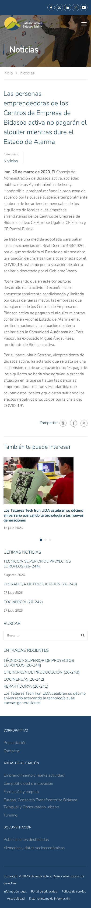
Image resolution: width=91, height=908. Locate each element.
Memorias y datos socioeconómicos (34, 848)
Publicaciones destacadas (26, 839)
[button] (41, 540)
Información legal (15, 891)
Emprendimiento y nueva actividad (34, 775)
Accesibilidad (15, 899)
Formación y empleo (21, 791)
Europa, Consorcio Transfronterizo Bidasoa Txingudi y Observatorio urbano (40, 803)
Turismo (10, 815)
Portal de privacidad (44, 891)
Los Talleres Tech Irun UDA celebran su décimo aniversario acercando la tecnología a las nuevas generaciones (44, 515)
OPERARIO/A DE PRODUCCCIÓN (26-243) (40, 584)
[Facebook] (73, 423)
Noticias (27, 73)
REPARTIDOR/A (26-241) (26, 686)
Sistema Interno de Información (49, 899)
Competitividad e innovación (28, 783)
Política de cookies (74, 891)
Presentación (15, 742)
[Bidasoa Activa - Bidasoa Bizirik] (23, 23)
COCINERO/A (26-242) (23, 602)
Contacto (11, 751)
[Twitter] (84, 423)
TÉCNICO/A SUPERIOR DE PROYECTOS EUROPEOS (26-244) (37, 564)
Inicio (8, 73)
